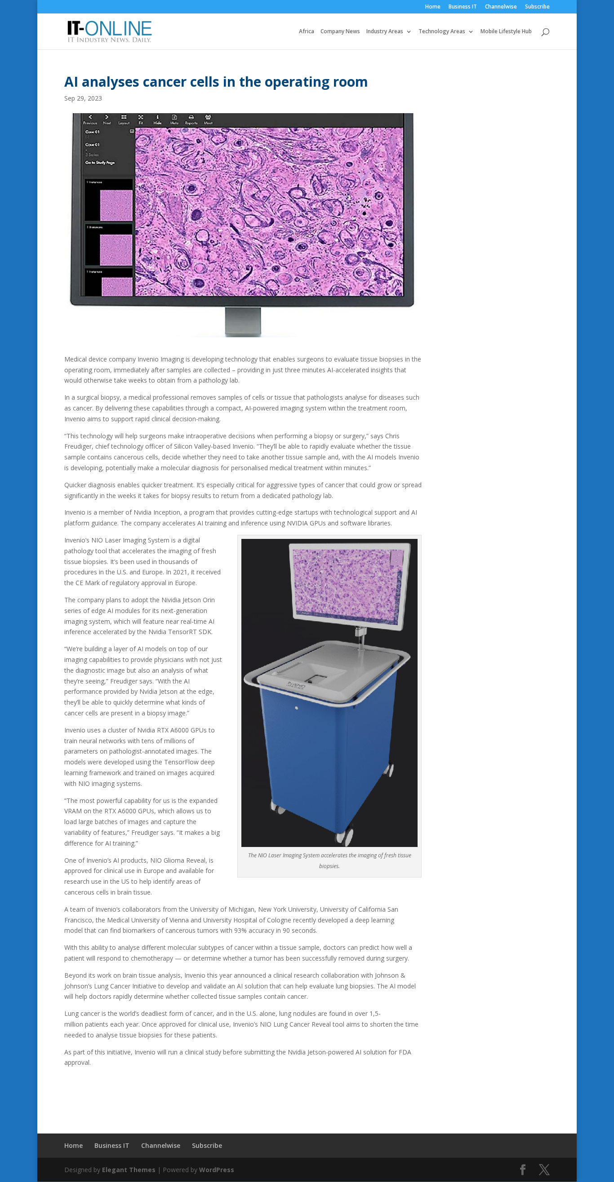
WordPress (216, 1169)
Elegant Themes (129, 1169)
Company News (340, 31)
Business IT (463, 7)
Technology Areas (441, 31)
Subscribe (537, 7)
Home (432, 7)
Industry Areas (384, 31)
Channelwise (501, 7)
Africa (306, 31)
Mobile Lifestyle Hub (506, 31)
